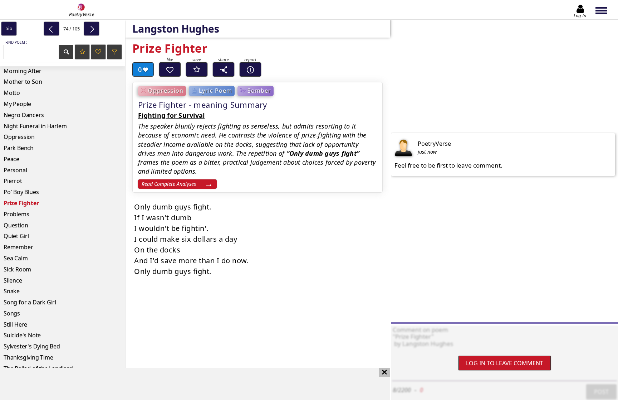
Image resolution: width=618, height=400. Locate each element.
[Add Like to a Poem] (170, 69)
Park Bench (19, 148)
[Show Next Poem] (91, 28)
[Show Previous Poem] (51, 28)
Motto (12, 93)
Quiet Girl (16, 236)
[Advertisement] (188, 384)
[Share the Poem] (223, 69)
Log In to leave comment (504, 363)
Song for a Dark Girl (30, 302)
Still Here (15, 324)
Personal (15, 170)
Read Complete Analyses (169, 183)
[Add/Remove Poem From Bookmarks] (196, 69)
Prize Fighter (21, 203)
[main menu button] (604, 9)
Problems (16, 214)
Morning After (22, 71)
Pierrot (13, 181)
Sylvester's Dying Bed (32, 346)
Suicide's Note (22, 335)
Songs (12, 313)
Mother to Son (23, 82)
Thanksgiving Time (28, 357)
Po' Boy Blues (21, 192)
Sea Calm (16, 258)
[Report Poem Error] (250, 69)
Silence (13, 280)
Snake (12, 291)
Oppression (19, 137)
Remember (18, 247)
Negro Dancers (24, 115)
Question (16, 225)
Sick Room (17, 269)
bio (8, 28)
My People (17, 104)
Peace (11, 159)
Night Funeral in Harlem (35, 126)
